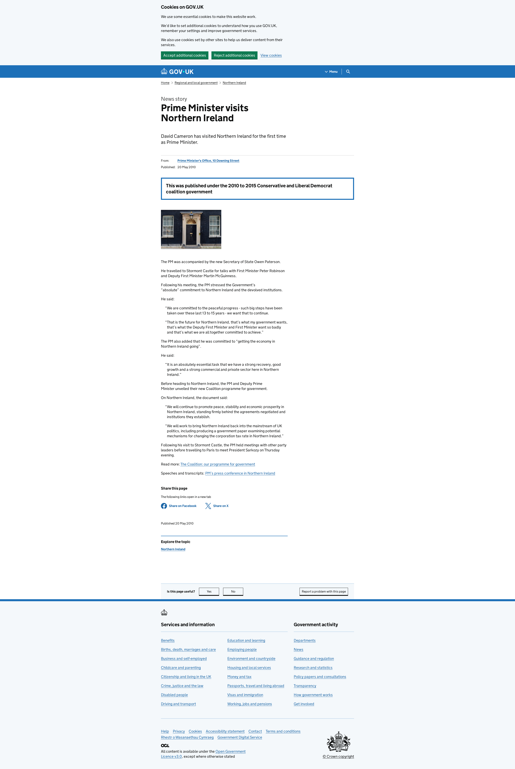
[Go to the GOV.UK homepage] (177, 71)
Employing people (242, 649)
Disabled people (174, 694)
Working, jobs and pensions (249, 704)
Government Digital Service (239, 737)
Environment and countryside (251, 658)
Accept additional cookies (184, 55)
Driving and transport (178, 704)
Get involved (304, 704)
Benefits (168, 640)
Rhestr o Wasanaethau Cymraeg (187, 737)
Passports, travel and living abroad (255, 685)
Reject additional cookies (234, 55)
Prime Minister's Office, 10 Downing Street (208, 161)
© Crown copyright (338, 756)
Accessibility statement (225, 731)
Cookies (195, 731)
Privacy (179, 731)
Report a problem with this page (324, 591)
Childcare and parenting (181, 667)
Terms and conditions (283, 731)
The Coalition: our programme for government (217, 464)
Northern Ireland (234, 83)
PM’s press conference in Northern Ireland (240, 473)
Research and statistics (313, 667)
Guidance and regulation (314, 658)
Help (165, 731)
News (298, 649)
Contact (255, 731)
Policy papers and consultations (320, 676)
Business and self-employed (184, 658)
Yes (213, 591)
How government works (313, 694)
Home (165, 83)
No (237, 591)
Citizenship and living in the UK (186, 676)
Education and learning (246, 640)
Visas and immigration (245, 694)
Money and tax (239, 676)
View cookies (271, 55)
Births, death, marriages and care (188, 649)
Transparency (305, 685)
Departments (305, 640)
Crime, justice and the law (182, 685)
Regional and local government (196, 83)
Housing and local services (249, 667)
